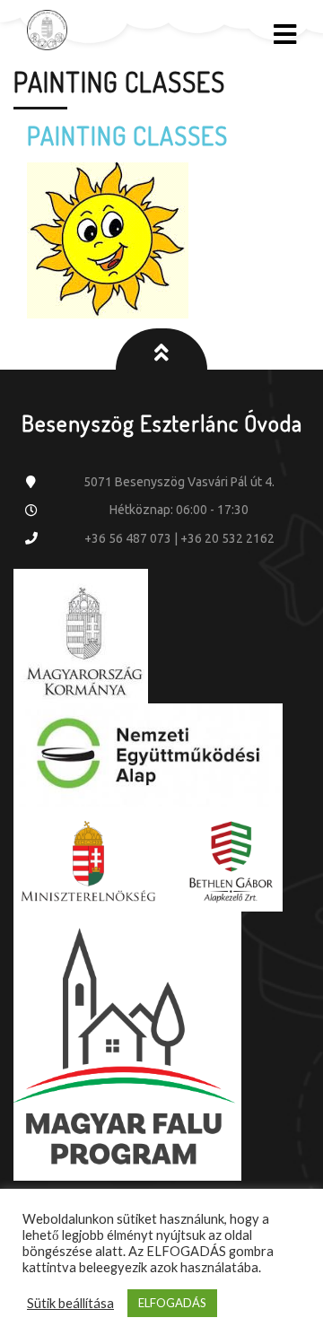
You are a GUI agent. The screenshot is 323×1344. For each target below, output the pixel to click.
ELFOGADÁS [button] (172, 1303)
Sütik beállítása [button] (70, 1303)
